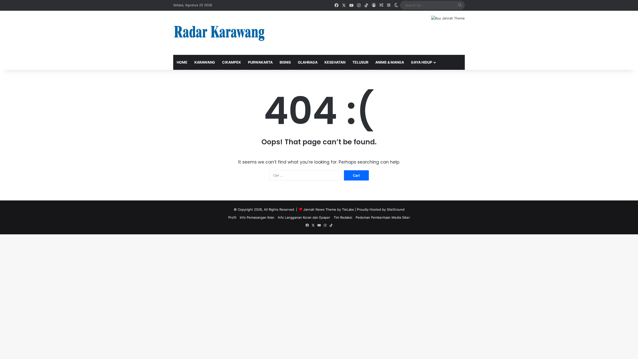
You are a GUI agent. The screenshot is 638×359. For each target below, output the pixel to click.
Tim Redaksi (343, 217)
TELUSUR (360, 62)
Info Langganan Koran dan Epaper (304, 217)
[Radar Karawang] (219, 33)
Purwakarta (260, 62)
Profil (232, 217)
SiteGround (395, 209)
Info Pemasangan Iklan (257, 217)
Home (182, 62)
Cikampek (231, 62)
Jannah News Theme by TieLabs (328, 209)
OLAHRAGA (308, 62)
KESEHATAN (334, 62)
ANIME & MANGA (389, 62)
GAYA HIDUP (421, 62)
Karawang (204, 62)
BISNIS (285, 62)
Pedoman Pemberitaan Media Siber (383, 217)
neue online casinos (15, 237)
